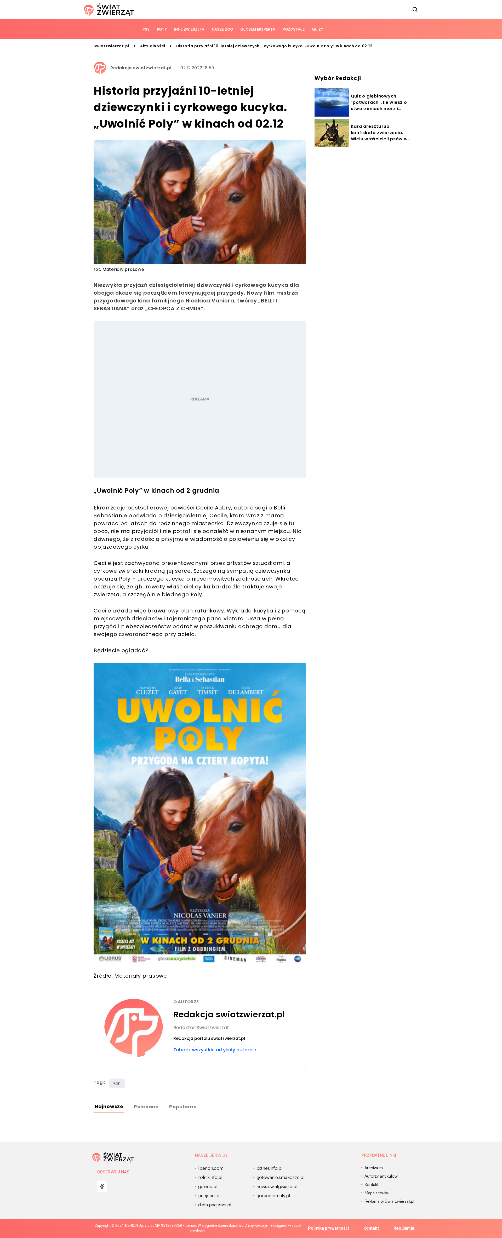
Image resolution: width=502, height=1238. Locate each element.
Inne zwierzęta (189, 29)
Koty (162, 29)
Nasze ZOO (222, 29)
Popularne (183, 1106)
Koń (117, 1083)
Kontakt (371, 1228)
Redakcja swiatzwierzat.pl (141, 68)
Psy (146, 29)
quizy (317, 29)
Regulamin (403, 1228)
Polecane (146, 1106)
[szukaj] (415, 10)
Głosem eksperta (257, 29)
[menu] (102, 1186)
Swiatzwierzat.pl (111, 46)
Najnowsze (109, 1106)
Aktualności (152, 46)
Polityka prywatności (328, 1228)
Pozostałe (294, 29)
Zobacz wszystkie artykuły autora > (215, 1049)
